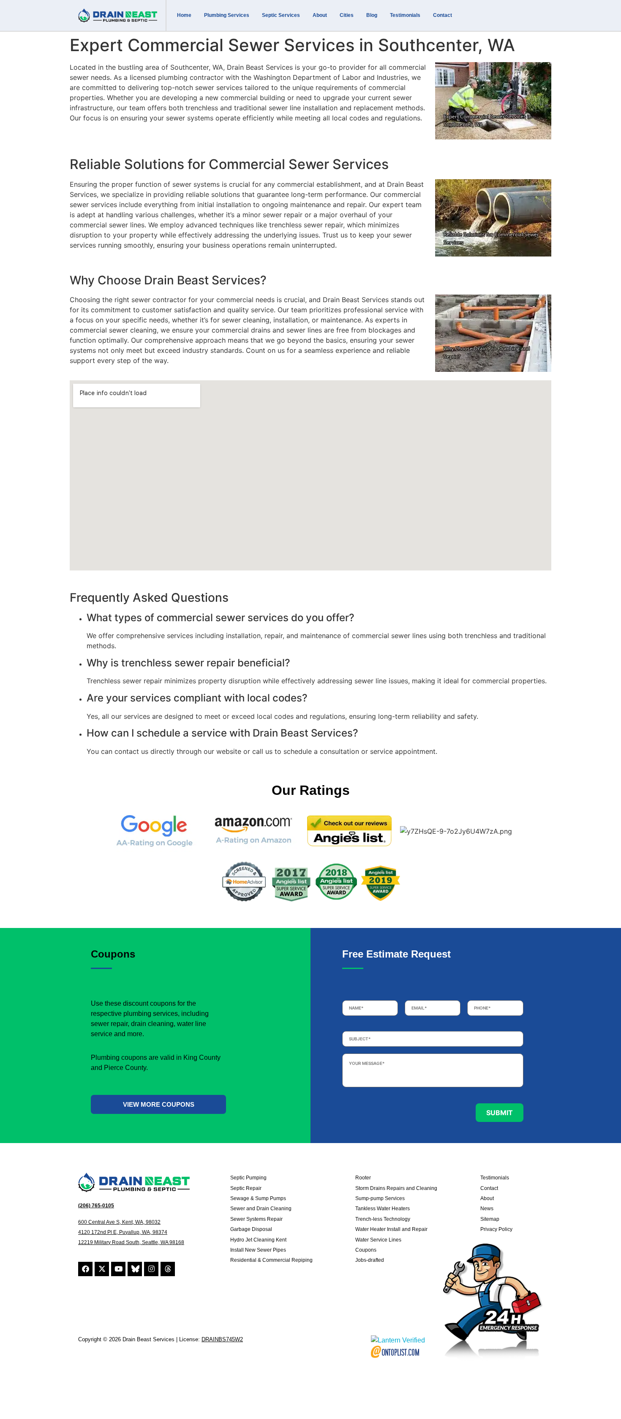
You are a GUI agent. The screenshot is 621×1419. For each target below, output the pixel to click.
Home (184, 15)
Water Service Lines (378, 1240)
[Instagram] (151, 1269)
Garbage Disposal (251, 1229)
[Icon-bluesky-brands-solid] (135, 1269)
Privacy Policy (496, 1229)
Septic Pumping (248, 1178)
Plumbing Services (226, 15)
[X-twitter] (102, 1269)
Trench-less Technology (382, 1219)
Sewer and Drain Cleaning (260, 1209)
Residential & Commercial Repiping (271, 1260)
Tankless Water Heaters (382, 1209)
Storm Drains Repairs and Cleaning (396, 1188)
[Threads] (168, 1269)
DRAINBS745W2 (222, 1339)
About (320, 15)
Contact (442, 15)
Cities (347, 15)
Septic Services (281, 15)
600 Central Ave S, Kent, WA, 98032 (119, 1222)
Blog (371, 15)
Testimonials (405, 15)
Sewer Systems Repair (256, 1219)
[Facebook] (85, 1269)
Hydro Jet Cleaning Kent (258, 1240)
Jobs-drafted (369, 1260)
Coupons (365, 1250)
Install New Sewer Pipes (258, 1250)
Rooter (363, 1178)
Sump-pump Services (380, 1198)
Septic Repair (245, 1188)
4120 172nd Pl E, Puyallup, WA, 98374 (122, 1232)
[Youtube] (118, 1269)
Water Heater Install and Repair (391, 1229)
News (486, 1209)
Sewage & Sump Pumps (258, 1198)
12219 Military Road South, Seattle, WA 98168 (131, 1242)
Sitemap (489, 1219)
